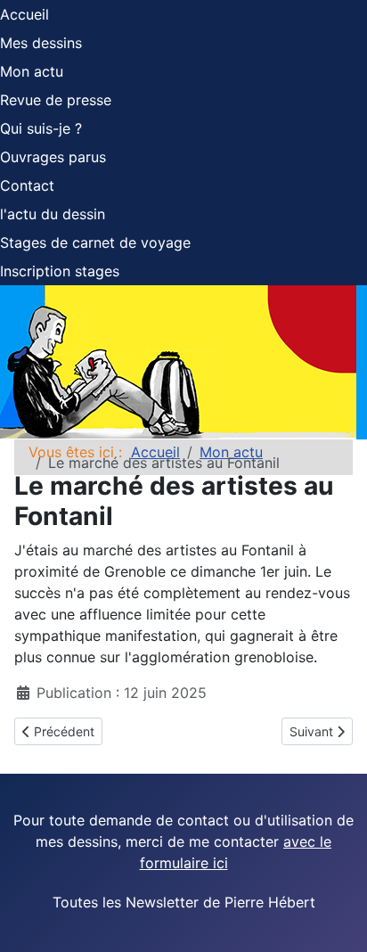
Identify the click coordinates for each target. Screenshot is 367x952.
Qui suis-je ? (41, 128)
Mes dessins (41, 43)
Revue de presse (55, 100)
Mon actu (31, 71)
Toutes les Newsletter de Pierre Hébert (184, 902)
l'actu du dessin (52, 214)
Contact (27, 185)
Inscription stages (59, 271)
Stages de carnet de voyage (95, 242)
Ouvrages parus (53, 157)
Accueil (24, 14)
